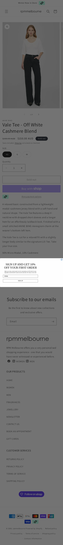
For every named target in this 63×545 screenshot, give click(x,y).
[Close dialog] (61, 259)
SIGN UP (20, 280)
